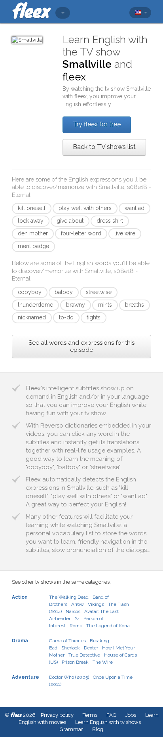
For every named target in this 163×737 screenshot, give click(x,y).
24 (77, 618)
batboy (64, 292)
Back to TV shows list (104, 147)
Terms (90, 715)
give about (70, 221)
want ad (134, 208)
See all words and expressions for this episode (81, 346)
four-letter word (81, 233)
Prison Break (75, 662)
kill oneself (31, 208)
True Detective (84, 655)
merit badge (33, 246)
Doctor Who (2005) (69, 677)
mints (105, 305)
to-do (66, 317)
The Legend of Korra (108, 625)
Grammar (71, 729)
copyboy (30, 292)
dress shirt (110, 221)
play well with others (85, 208)
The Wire (103, 662)
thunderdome (35, 305)
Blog (97, 729)
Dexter (91, 648)
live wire (124, 233)
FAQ (111, 715)
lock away (31, 221)
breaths (134, 305)
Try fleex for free (97, 124)
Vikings (96, 604)
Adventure (25, 677)
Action (20, 597)
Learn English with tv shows (108, 722)
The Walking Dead (69, 597)
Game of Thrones (67, 640)
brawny (75, 305)
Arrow (77, 604)
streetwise (99, 292)
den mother (33, 233)
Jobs (130, 715)
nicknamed (32, 317)
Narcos (73, 611)
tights (93, 317)
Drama (20, 640)
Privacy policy (57, 715)
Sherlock (70, 648)
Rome (76, 625)
